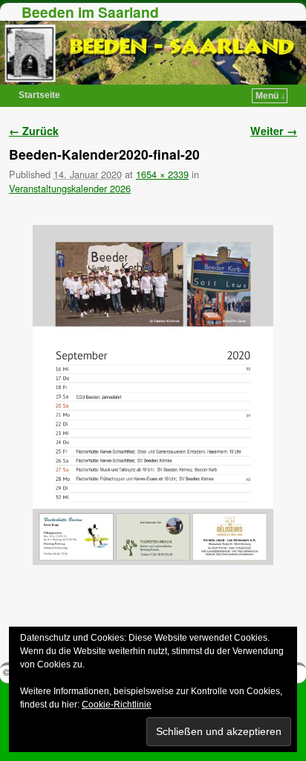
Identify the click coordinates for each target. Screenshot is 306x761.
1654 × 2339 (162, 174)
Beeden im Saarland (90, 11)
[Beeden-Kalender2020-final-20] (153, 395)
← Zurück (34, 130)
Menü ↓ (270, 96)
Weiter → (273, 130)
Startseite (39, 95)
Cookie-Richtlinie (117, 704)
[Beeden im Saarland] (153, 53)
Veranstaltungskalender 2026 (70, 188)
